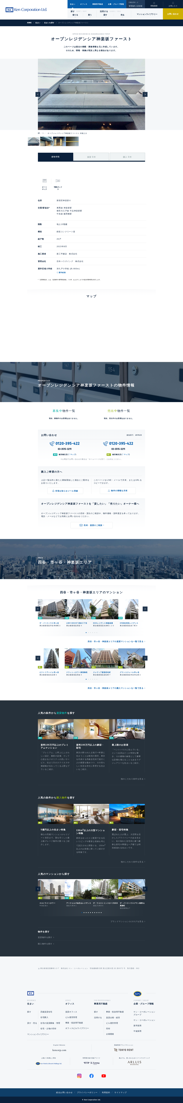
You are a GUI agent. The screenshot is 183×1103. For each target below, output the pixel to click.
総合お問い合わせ (64, 1092)
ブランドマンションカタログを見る (127, 921)
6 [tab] (96, 632)
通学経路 (62, 272)
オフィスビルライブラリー (77, 1028)
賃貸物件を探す (45, 937)
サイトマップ (120, 1092)
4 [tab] (92, 632)
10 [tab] (101, 912)
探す (73, 11)
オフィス (83, 4)
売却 (108, 1028)
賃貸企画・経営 (113, 1017)
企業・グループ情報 (116, 4)
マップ (73, 454)
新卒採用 (137, 1026)
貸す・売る (32, 1023)
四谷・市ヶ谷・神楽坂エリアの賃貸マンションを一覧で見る (115, 641)
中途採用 (137, 1031)
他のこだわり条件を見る (132, 779)
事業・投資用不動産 (74, 1023)
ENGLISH (132, 2)
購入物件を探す (45, 944)
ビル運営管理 (71, 1017)
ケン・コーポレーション (144, 1020)
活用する (104, 11)
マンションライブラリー (147, 14)
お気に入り (173, 6)
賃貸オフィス (71, 1012)
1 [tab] (86, 632)
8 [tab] (96, 912)
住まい (72, 4)
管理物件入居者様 (135, 6)
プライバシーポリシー (87, 1092)
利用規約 (106, 1092)
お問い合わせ (173, 14)
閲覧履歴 (154, 6)
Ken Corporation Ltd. (26, 9)
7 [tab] (94, 912)
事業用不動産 (97, 4)
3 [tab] (90, 632)
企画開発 (110, 1034)
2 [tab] (88, 632)
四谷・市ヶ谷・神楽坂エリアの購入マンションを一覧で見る (115, 688)
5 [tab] (94, 632)
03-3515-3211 (65, 449)
